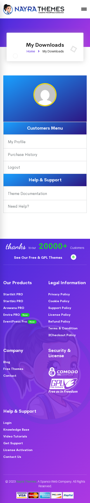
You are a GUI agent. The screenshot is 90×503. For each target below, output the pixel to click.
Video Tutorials (15, 436)
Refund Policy (59, 321)
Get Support (13, 443)
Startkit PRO (13, 294)
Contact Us (12, 457)
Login (7, 423)
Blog (6, 362)
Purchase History (22, 154)
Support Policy (59, 308)
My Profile (17, 141)
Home (30, 51)
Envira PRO (15, 315)
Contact (9, 376)
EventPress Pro (19, 321)
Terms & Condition (63, 328)
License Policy (59, 315)
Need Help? (18, 206)
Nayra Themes (26, 481)
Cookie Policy (58, 301)
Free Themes (13, 369)
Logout (14, 167)
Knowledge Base (16, 430)
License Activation (18, 450)
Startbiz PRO (13, 301)
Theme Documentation (27, 193)
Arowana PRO (13, 308)
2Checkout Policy (62, 335)
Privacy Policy (59, 294)
